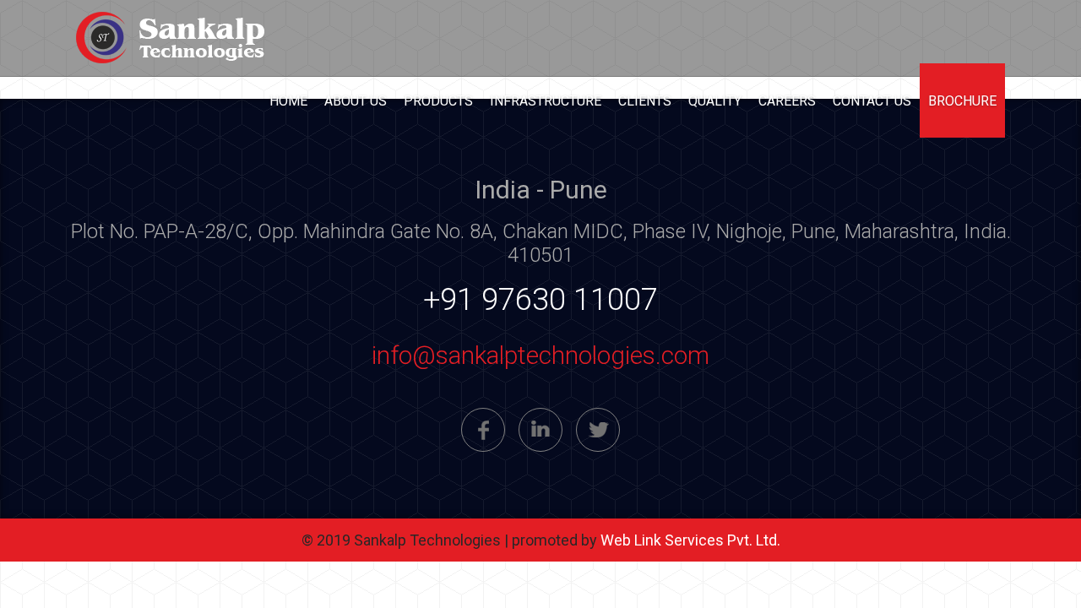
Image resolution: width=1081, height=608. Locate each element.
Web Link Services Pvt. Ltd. (690, 540)
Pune (432, 506)
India (490, 506)
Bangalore (627, 506)
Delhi (547, 506)
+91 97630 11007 (540, 300)
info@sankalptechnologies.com (540, 355)
